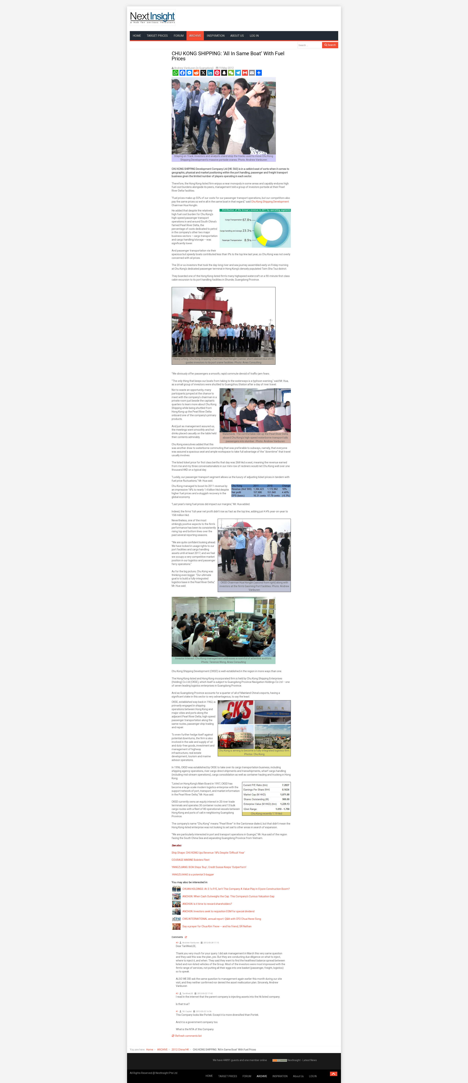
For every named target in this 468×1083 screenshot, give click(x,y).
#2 (177, 993)
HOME (137, 35)
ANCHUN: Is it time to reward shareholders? (207, 903)
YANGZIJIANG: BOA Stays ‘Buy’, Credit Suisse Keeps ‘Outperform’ (209, 867)
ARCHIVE (195, 35)
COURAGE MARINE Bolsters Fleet (191, 859)
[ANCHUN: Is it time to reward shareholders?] (177, 903)
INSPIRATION (215, 35)
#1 (177, 1011)
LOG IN (254, 35)
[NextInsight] (153, 17)
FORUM (179, 35)
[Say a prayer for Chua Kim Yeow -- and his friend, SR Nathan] (177, 926)
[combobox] (309, 45)
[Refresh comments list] (186, 937)
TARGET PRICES (157, 35)
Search (331, 45)
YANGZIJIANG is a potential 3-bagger (193, 874)
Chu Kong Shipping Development (270, 201)
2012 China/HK (180, 1049)
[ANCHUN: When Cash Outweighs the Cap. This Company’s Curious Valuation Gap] (177, 896)
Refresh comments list (188, 1035)
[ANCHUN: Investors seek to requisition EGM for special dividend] (177, 911)
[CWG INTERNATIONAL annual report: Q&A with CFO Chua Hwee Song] (177, 918)
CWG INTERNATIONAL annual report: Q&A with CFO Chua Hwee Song (221, 918)
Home (149, 1049)
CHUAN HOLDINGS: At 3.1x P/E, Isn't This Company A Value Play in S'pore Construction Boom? (236, 888)
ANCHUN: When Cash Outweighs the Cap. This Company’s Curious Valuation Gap (228, 896)
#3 (177, 943)
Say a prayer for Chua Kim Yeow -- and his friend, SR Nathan (217, 926)
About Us (237, 35)
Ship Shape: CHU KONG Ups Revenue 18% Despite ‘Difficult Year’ (208, 852)
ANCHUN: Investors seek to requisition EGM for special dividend (218, 911)
